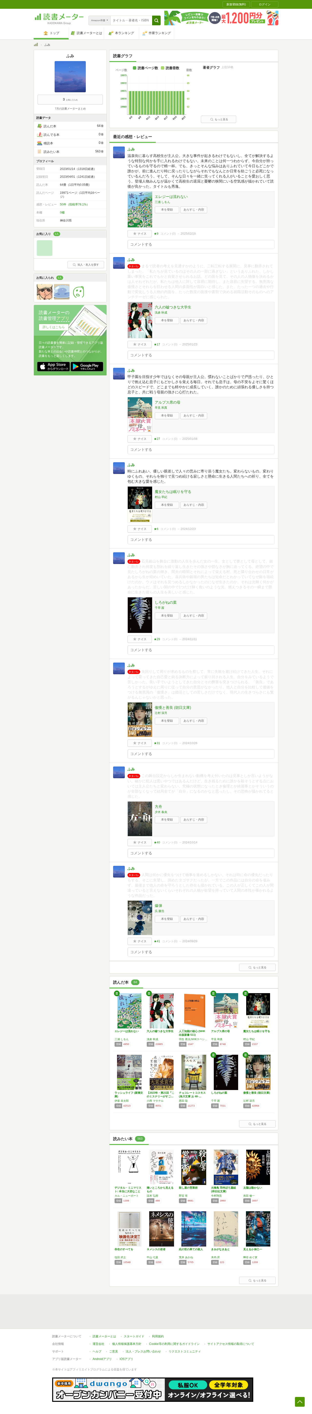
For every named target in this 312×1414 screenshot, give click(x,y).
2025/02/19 (188, 233)
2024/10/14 (189, 842)
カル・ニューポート (127, 1195)
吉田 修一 (249, 1195)
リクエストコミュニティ (185, 1351)
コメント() (168, 233)
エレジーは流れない (171, 196)
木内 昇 (215, 1257)
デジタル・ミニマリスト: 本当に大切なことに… (128, 1191)
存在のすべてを (124, 1249)
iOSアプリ (126, 1359)
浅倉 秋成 (161, 312)
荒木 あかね (186, 1257)
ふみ (131, 149)
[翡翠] (44, 255)
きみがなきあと (220, 1249)
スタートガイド (134, 1336)
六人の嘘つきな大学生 (173, 307)
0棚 (62, 212)
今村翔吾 (216, 1195)
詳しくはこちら (54, 327)
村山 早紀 (161, 497)
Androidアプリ (102, 1359)
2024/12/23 (188, 528)
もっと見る (221, 119)
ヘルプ (97, 1351)
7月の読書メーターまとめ (70, 108)
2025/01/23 (189, 344)
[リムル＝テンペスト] (61, 298)
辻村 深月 (161, 713)
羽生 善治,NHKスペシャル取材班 (194, 1039)
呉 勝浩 (159, 911)
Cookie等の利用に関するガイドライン (174, 1343)
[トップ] (36, 45)
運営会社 (98, 1343)
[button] (156, 20)
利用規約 (158, 1336)
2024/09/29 (189, 941)
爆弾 (158, 906)
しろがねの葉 (166, 602)
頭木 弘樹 (152, 1195)
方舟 (158, 806)
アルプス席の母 (167, 402)
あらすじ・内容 (194, 209)
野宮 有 (183, 1195)
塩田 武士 (120, 1257)
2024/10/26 (189, 743)
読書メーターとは (104, 1336)
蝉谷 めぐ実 (250, 1257)
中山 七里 (152, 1257)
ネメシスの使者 (156, 1249)
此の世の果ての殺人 (191, 1249)
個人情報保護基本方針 (126, 1343)
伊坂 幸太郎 (122, 1100)
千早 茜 (159, 608)
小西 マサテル (155, 1100)
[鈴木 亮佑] (79, 298)
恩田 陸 (183, 1100)
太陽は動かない (252, 1187)
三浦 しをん (162, 202)
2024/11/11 (189, 639)
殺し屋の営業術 (188, 1187)
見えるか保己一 (252, 1249)
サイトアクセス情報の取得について (230, 1343)
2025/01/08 (189, 438)
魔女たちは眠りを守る (173, 492)
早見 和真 (161, 407)
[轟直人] (44, 298)
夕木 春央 (161, 812)
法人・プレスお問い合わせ (143, 1351)
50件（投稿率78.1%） (74, 204)
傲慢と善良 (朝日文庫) (173, 707)
